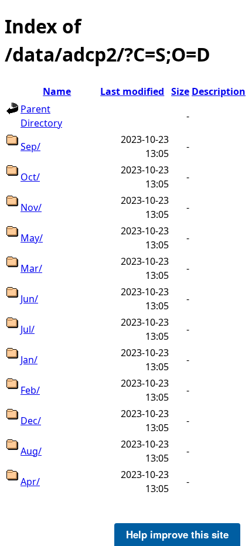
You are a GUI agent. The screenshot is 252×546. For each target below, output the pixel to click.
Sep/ (30, 146)
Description (219, 91)
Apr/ (30, 481)
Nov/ (31, 207)
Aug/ (31, 451)
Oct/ (30, 176)
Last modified (132, 91)
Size (180, 91)
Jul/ (28, 329)
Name (57, 91)
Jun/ (29, 298)
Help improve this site (177, 534)
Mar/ (31, 268)
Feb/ (30, 390)
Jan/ (29, 359)
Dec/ (31, 420)
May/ (32, 237)
